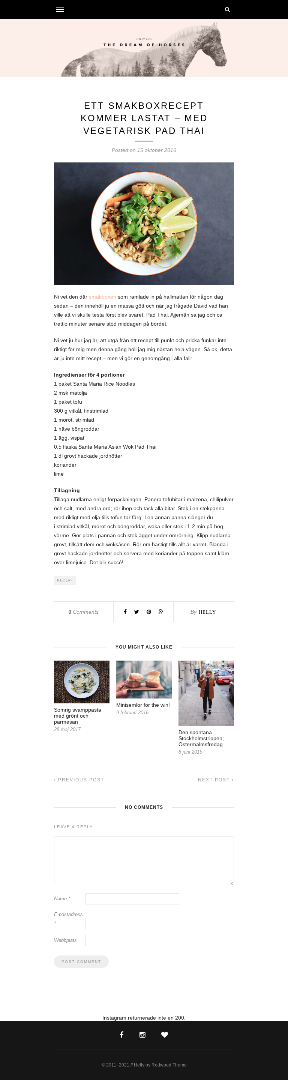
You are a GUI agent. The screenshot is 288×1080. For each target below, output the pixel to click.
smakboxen (102, 297)
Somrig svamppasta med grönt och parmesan (77, 716)
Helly (207, 612)
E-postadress (68, 919)
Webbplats (65, 940)
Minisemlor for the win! (143, 705)
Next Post (215, 780)
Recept (65, 580)
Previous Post (80, 780)
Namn (62, 898)
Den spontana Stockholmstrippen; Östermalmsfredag (201, 738)
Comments (84, 612)
